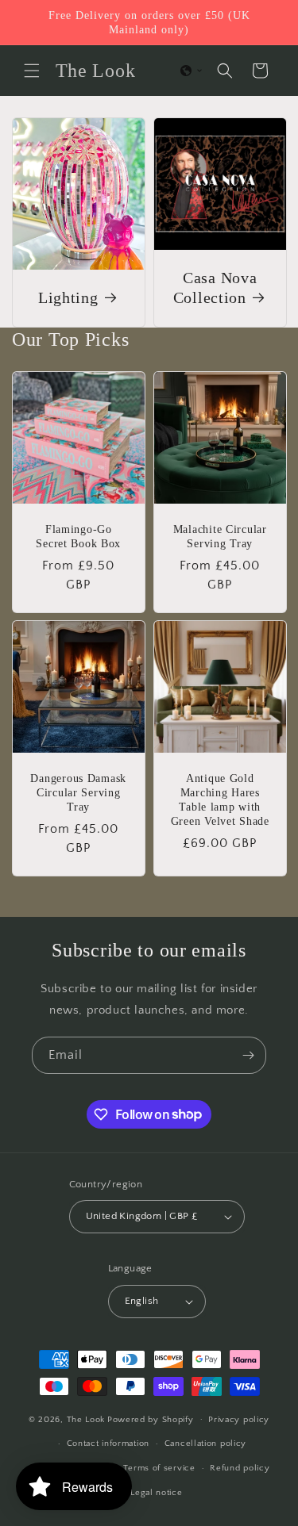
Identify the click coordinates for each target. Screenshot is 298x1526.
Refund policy (239, 1468)
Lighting (68, 297)
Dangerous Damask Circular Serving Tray (78, 792)
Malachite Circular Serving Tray (219, 535)
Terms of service (159, 1468)
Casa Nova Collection (214, 288)
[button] (31, 70)
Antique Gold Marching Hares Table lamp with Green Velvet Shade (219, 799)
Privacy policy (238, 1419)
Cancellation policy (205, 1443)
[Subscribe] (247, 1055)
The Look (86, 1419)
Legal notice (156, 1492)
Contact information (108, 1443)
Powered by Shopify (150, 1419)
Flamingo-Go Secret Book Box (78, 535)
